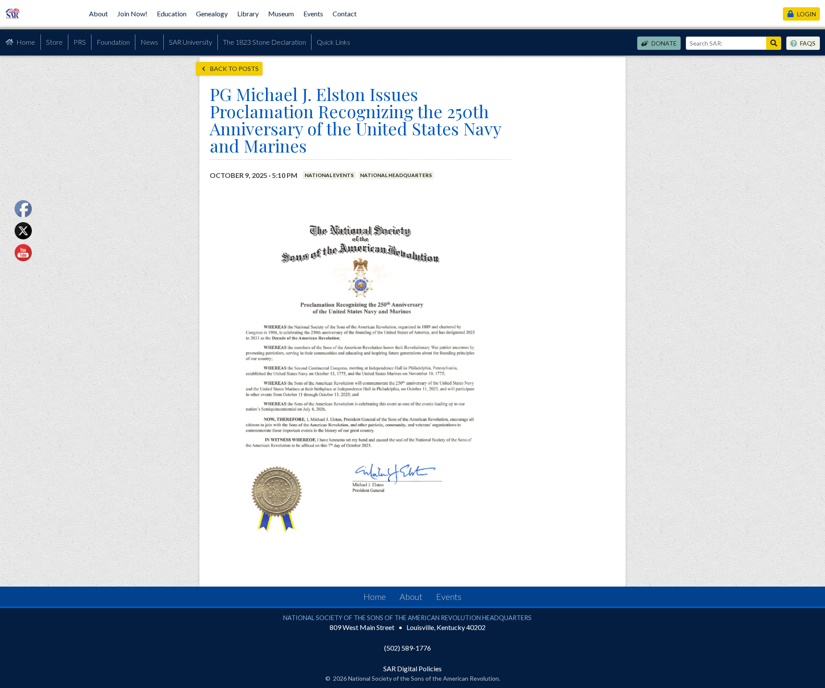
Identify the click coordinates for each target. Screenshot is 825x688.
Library (248, 13)
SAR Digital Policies (412, 668)
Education (171, 13)
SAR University (190, 42)
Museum (281, 13)
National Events (329, 175)
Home (25, 42)
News (149, 42)
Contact (345, 13)
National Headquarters (396, 175)
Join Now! (132, 13)
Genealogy (212, 13)
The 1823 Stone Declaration (264, 42)
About (98, 13)
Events (313, 13)
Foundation (113, 42)
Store (54, 42)
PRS (79, 42)
